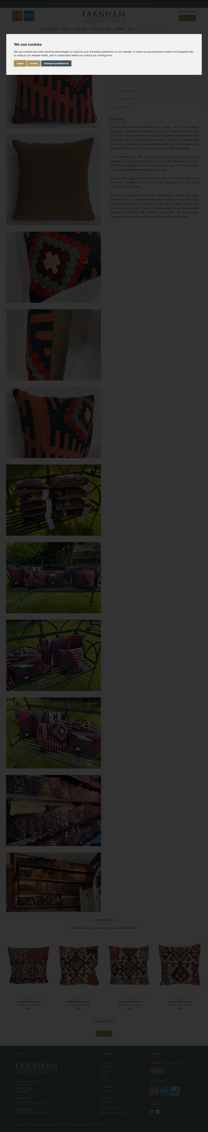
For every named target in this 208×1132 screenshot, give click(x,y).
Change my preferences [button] (56, 63)
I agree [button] (20, 63)
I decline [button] (33, 63)
